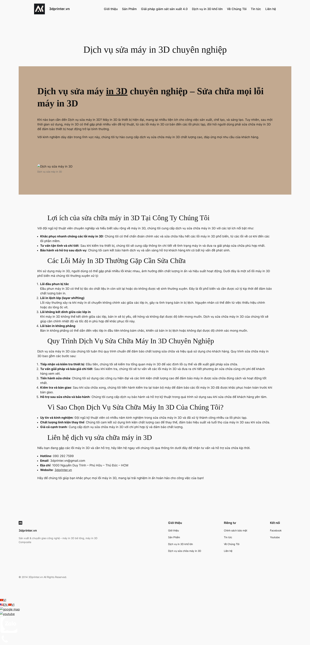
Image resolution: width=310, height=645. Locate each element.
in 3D (117, 91)
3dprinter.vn (59, 9)
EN (5, 604)
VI (4, 600)
